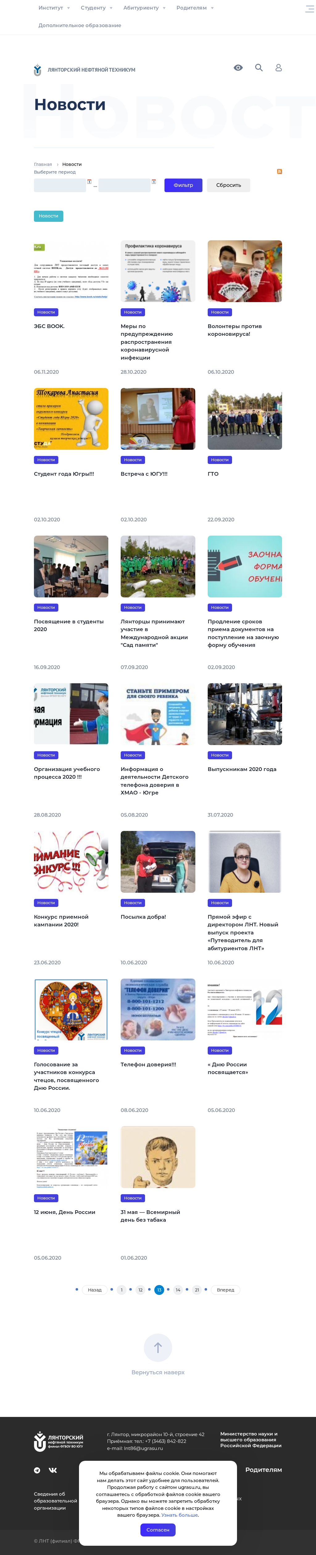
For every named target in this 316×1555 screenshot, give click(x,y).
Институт (51, 8)
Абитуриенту (141, 8)
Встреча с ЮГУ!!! (144, 474)
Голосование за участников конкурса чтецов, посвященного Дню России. (66, 1076)
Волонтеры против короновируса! (235, 330)
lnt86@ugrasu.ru (143, 1448)
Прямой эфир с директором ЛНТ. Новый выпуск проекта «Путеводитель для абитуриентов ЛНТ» (243, 932)
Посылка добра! (143, 917)
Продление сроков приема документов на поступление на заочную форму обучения (243, 633)
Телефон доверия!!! (148, 1064)
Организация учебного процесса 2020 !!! (67, 773)
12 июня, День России (64, 1212)
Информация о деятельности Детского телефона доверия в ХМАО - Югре (155, 781)
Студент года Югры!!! (64, 474)
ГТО (213, 474)
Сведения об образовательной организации (55, 1501)
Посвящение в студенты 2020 (69, 625)
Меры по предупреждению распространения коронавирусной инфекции (147, 342)
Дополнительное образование (80, 25)
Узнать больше (179, 1515)
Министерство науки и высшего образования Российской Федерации (251, 1439)
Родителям (192, 8)
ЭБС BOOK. (49, 326)
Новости (48, 216)
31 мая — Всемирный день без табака (150, 1216)
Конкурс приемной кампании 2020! (61, 921)
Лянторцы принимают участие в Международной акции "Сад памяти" (154, 633)
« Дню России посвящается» (228, 1068)
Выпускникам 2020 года (242, 769)
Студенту (93, 8)
